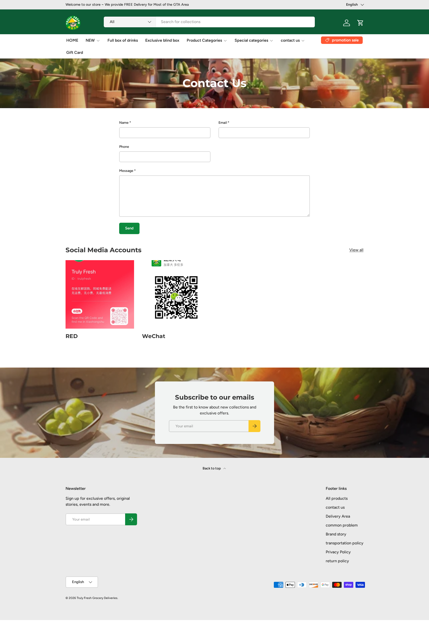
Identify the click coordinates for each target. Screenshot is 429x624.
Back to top (212, 468)
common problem (342, 525)
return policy (337, 561)
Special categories (251, 40)
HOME (72, 40)
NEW (90, 40)
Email (222, 123)
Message (126, 171)
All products (337, 498)
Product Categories (204, 40)
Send (129, 228)
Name (124, 123)
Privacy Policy (338, 552)
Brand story (336, 534)
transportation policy (344, 543)
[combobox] (209, 21)
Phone (124, 147)
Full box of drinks (122, 40)
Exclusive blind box (162, 40)
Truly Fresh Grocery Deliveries (97, 598)
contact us (290, 40)
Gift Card (74, 52)
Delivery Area (338, 516)
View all (356, 250)
